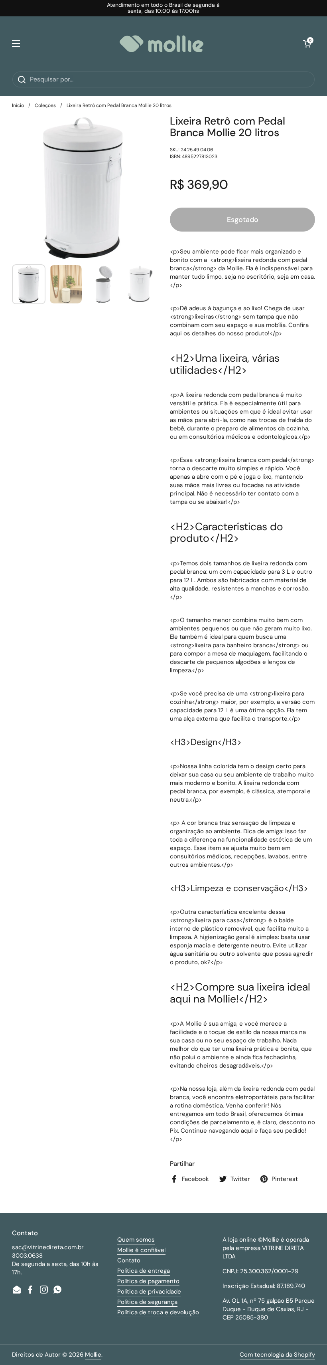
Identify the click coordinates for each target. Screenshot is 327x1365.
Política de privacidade (149, 1292)
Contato (128, 1260)
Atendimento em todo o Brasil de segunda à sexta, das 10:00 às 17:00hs (163, 8)
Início (18, 105)
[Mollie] (161, 43)
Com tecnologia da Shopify (277, 1355)
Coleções (45, 105)
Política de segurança (147, 1302)
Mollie (93, 1355)
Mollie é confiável (141, 1250)
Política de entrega (143, 1271)
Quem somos (136, 1240)
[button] (307, 44)
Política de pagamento (148, 1281)
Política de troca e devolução (158, 1312)
